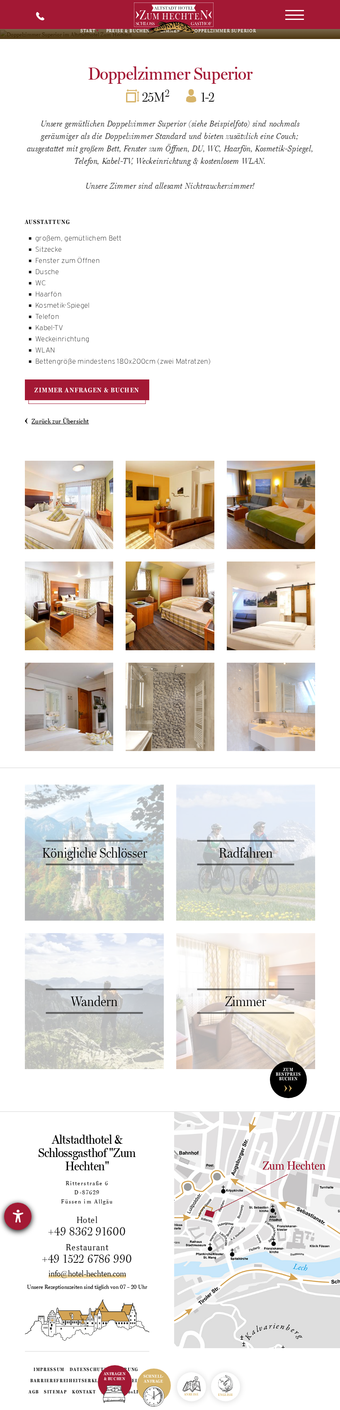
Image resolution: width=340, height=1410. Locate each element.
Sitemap (55, 1392)
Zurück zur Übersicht (60, 421)
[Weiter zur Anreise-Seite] (257, 1230)
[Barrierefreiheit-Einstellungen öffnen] (18, 1216)
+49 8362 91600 (87, 1231)
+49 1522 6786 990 (87, 1259)
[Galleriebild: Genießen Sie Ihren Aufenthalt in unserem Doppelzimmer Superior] (69, 505)
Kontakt (84, 1392)
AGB (34, 1392)
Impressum (49, 1369)
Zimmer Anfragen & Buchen (87, 390)
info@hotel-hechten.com (87, 1274)
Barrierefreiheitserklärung (73, 1380)
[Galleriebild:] (170, 505)
